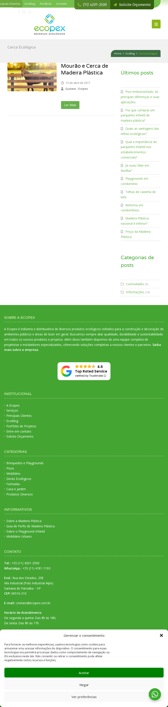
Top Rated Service (91, 371)
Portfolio (46, 3)
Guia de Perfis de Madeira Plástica (30, 526)
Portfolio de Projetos (21, 426)
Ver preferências (84, 697)
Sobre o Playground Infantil (25, 531)
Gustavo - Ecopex (76, 89)
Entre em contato (18, 431)
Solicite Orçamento (19, 436)
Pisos (10, 468)
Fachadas (13, 484)
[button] (161, 635)
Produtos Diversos (19, 494)
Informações (135, 292)
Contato (61, 3)
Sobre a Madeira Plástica (24, 521)
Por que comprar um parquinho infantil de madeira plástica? (138, 115)
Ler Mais (70, 105)
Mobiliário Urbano (19, 536)
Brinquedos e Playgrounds (25, 463)
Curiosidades (135, 284)
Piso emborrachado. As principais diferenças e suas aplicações (140, 97)
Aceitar (84, 673)
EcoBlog (29, 3)
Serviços (12, 410)
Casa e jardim (16, 489)
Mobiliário (13, 473)
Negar (84, 685)
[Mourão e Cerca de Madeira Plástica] (32, 77)
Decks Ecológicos (18, 479)
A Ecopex (12, 405)
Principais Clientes (19, 416)
